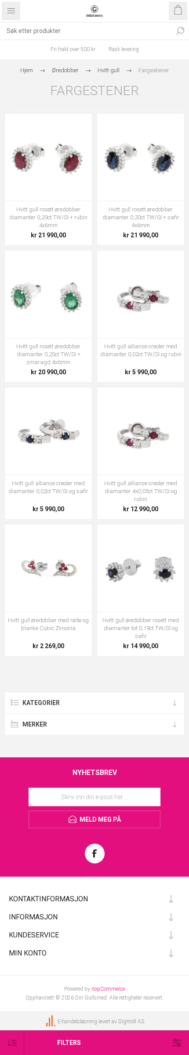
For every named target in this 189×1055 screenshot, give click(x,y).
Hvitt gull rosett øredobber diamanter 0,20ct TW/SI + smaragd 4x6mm (48, 354)
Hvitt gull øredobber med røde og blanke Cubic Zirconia (48, 624)
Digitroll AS (131, 1021)
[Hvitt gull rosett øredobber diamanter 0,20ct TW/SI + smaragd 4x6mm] (48, 294)
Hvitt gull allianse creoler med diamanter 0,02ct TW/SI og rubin (141, 350)
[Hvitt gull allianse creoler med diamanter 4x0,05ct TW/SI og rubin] (140, 431)
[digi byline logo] (51, 1021)
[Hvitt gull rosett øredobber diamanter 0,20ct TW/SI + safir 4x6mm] (140, 157)
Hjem (26, 70)
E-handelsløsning (77, 1021)
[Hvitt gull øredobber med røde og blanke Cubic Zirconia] (48, 568)
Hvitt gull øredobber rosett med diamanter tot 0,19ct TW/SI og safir (140, 628)
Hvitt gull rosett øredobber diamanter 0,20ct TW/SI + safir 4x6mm (140, 217)
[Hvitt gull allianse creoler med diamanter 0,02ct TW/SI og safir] (48, 431)
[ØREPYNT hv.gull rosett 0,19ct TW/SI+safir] (140, 568)
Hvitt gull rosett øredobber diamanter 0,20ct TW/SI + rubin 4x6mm (48, 217)
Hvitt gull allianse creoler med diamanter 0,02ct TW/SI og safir (48, 487)
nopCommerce (108, 989)
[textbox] (85, 31)
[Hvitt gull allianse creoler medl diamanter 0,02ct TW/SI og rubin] (140, 294)
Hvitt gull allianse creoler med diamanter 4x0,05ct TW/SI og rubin (140, 491)
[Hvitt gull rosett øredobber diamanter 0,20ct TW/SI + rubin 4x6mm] (48, 157)
